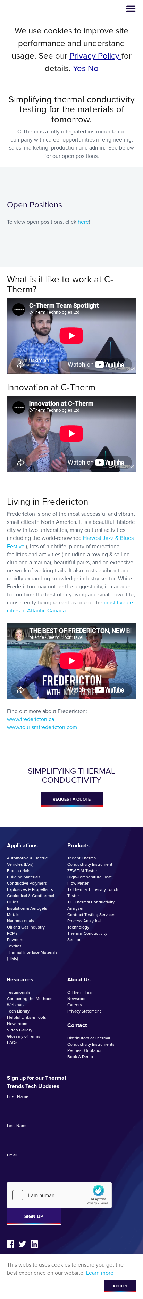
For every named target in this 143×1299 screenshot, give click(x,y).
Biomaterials (18, 871)
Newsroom (17, 1024)
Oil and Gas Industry (26, 927)
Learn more (99, 1273)
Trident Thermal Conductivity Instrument (89, 861)
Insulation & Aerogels (27, 908)
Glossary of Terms (23, 1036)
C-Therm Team (81, 992)
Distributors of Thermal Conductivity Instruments (91, 1041)
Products (78, 845)
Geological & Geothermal (30, 896)
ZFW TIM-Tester (82, 871)
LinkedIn (34, 1244)
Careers (74, 1005)
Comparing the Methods (29, 998)
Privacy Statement (84, 1011)
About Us (79, 980)
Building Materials (24, 877)
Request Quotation (85, 1050)
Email (12, 1155)
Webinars (16, 1005)
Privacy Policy (95, 55)
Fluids (12, 902)
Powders (15, 940)
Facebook (10, 1244)
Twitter (22, 1244)
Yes (79, 68)
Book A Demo (80, 1057)
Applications (22, 845)
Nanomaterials (20, 921)
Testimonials (19, 992)
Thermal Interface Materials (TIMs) (32, 955)
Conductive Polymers (27, 883)
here (83, 222)
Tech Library (18, 1011)
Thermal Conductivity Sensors (87, 936)
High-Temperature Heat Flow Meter (89, 880)
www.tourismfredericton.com (42, 727)
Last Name (17, 1126)
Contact (77, 1025)
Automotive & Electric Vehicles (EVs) (27, 861)
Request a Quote (72, 799)
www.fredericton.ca (30, 719)
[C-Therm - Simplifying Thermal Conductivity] (34, 9)
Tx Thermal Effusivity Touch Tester (92, 892)
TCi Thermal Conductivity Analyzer (91, 905)
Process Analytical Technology (84, 924)
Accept (120, 1286)
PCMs (12, 933)
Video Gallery (19, 1030)
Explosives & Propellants (30, 889)
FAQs (12, 1042)
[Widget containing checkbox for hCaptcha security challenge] (59, 1195)
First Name (18, 1097)
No (93, 68)
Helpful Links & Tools (26, 1017)
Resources (20, 980)
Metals (13, 914)
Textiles (14, 946)
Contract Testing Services (91, 914)
